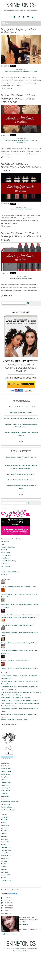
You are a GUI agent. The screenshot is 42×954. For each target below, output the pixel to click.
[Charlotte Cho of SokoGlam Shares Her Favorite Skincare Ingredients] (3, 647)
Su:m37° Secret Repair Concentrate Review (14, 719)
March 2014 (4, 839)
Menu (8, 23)
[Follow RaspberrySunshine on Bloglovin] (9, 894)
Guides (24, 71)
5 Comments (7, 157)
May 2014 (4, 833)
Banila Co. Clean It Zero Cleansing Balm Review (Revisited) (19, 668)
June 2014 (4, 831)
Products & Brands (31, 140)
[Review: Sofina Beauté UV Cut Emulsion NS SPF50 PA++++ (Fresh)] (3, 630)
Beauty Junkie (5, 774)
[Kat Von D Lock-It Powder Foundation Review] (3, 658)
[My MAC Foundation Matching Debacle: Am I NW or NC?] (3, 584)
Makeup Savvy (5, 796)
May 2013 (4, 866)
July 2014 (4, 828)
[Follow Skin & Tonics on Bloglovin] (9, 754)
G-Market (4, 563)
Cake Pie (4, 779)
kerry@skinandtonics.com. (9, 934)
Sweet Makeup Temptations (9, 801)
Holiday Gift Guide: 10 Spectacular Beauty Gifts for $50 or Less (21, 167)
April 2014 (4, 836)
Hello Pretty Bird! (6, 788)
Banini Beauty (5, 766)
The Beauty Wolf (6, 804)
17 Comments (8, 296)
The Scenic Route (6, 807)
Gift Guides (18, 71)
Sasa (2, 544)
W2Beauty (4, 574)
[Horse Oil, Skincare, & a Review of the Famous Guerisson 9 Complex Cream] (3, 591)
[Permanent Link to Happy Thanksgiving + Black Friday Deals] (21, 49)
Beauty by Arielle (6, 768)
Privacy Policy (17, 951)
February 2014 (5, 842)
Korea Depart (5, 558)
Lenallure (4, 793)
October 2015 (5, 817)
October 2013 (5, 853)
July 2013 (4, 861)
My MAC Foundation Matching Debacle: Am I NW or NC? (21, 418)
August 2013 (5, 858)
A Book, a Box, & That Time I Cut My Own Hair (15, 697)
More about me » (24, 924)
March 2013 (4, 872)
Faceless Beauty (6, 782)
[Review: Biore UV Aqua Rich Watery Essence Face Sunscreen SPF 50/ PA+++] (3, 602)
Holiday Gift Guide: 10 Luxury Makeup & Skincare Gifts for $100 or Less (19, 98)
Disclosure (26, 951)
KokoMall (4, 550)
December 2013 (6, 847)
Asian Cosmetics (10, 71)
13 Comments (8, 88)
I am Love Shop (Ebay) (8, 547)
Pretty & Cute (5, 541)
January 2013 (5, 877)
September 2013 (6, 855)
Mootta (3, 569)
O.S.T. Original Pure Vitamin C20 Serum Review (21, 474)
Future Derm (5, 785)
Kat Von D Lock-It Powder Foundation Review (15, 660)
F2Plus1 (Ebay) (6, 552)
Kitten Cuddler (5, 790)
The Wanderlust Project (8, 810)
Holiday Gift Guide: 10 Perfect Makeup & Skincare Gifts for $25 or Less (21, 236)
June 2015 (4, 822)
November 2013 (6, 850)
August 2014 (5, 825)
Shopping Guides (32, 71)
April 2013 (4, 869)
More (21, 441)
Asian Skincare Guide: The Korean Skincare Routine (21, 407)
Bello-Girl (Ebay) (6, 555)
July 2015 (4, 820)
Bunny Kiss (4, 777)
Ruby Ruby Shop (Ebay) (8, 561)
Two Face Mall (5, 566)
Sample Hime (5, 799)
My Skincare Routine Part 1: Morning (21, 412)
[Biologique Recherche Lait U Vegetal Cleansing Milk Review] (3, 640)
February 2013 (5, 875)
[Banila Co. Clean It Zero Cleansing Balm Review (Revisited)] (3, 665)
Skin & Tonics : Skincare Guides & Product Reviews (21, 4)
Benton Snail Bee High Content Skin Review (21, 480)
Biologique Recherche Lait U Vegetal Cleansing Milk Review (19, 643)
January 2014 (5, 844)
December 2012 (6, 880)
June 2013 (4, 864)
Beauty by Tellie (6, 771)
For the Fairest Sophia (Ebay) (10, 571)
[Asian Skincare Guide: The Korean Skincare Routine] (3, 622)
